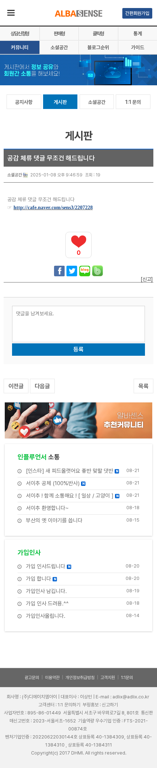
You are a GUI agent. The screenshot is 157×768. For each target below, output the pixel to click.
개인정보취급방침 (80, 677)
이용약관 (52, 677)
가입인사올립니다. (45, 616)
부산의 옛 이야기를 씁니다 (54, 521)
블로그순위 (98, 47)
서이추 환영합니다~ (47, 508)
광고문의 (31, 677)
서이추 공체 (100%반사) (55, 483)
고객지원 (107, 677)
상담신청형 (20, 33)
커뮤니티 (19, 47)
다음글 (42, 386)
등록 (78, 349)
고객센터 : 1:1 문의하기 (59, 704)
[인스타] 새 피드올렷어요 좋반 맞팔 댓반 (72, 471)
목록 (143, 386)
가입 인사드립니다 (48, 567)
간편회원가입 (137, 13)
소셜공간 (59, 47)
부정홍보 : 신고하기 (100, 704)
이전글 (16, 386)
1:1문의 (127, 677)
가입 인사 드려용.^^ (47, 604)
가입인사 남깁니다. (46, 591)
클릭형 (98, 33)
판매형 (59, 33)
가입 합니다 (41, 579)
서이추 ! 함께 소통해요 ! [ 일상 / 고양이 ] (72, 496)
